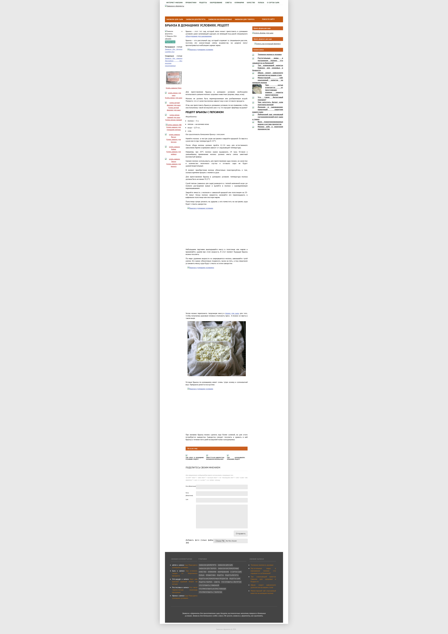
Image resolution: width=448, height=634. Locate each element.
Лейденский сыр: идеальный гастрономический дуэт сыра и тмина (267, 116)
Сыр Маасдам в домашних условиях (185, 566)
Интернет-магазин (174, 3)
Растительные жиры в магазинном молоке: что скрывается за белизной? (267, 60)
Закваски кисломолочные (220, 19)
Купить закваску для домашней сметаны (173, 128)
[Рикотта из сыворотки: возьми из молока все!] (207, 455)
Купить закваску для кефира (173, 153)
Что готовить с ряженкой (209, 585)
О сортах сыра (273, 3)
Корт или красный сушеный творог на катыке (185, 581)
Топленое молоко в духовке (270, 54)
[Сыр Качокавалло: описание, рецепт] (228, 455)
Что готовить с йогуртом (231, 582)
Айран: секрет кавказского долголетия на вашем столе (270, 74)
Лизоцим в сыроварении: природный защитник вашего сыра (267, 109)
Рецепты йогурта (231, 575)
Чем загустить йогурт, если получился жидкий (270, 103)
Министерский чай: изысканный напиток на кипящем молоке (267, 80)
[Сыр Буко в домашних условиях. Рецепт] (186, 455)
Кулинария (239, 3)
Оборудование (216, 3)
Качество (251, 3)
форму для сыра (232, 313)
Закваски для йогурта (195, 19)
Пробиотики (191, 3)
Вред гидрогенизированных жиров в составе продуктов (270, 123)
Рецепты (203, 3)
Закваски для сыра (174, 19)
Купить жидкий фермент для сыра (173, 109)
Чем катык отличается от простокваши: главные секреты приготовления (274, 90)
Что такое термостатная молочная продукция (185, 589)
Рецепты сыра (170, 42)
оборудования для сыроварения (199, 36)
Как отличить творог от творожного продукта (185, 573)
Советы (228, 3)
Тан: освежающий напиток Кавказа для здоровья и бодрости (267, 67)
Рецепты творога (205, 582)
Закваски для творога (244, 19)
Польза (261, 3)
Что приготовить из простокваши (212, 589)
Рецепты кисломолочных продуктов (213, 579)
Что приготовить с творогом (210, 592)
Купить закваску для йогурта (173, 140)
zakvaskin (168, 39)
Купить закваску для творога (173, 165)
